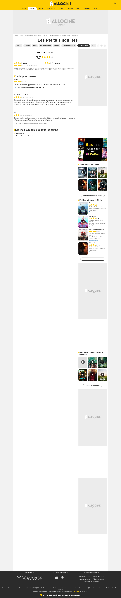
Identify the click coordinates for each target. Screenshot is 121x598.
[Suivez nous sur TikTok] (34, 578)
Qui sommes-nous (12, 587)
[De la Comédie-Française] (83, 235)
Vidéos (70, 9)
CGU (34, 587)
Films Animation (28, 35)
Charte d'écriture (93, 587)
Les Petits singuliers (37, 35)
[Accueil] (60, 3)
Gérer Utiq (114, 587)
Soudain (91, 203)
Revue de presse (52, 69)
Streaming (51, 9)
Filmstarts (82, 576)
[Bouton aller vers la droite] (105, 46)
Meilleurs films (20, 133)
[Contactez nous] (40, 578)
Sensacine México (89, 581)
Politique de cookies (46, 587)
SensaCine (96, 576)
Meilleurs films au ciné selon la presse (92, 259)
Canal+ (96, 9)
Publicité (29, 587)
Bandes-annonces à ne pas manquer (93, 195)
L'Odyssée (92, 243)
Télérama (57, 63)
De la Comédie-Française (96, 229)
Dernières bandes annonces (92, 385)
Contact (4, 587)
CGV (38, 587)
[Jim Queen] (83, 222)
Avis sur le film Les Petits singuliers (51, 35)
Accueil (16, 35)
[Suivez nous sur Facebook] (19, 578)
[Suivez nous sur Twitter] (24, 578)
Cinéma (32, 9)
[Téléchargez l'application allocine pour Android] (63, 577)
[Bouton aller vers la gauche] (101, 46)
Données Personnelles (71, 587)
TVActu (61, 9)
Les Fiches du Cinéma (30, 65)
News (24, 9)
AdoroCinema (97, 579)
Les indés (86, 9)
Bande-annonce (93, 212)
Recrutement (22, 587)
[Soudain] (83, 208)
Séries (40, 9)
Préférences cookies (58, 587)
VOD (77, 9)
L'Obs (25, 63)
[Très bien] (18, 63)
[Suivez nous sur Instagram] (29, 578)
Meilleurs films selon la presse (25, 135)
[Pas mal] (49, 63)
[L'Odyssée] (83, 248)
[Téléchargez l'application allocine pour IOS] (57, 577)
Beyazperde (82, 579)
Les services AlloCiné (105, 587)
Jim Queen (92, 216)
